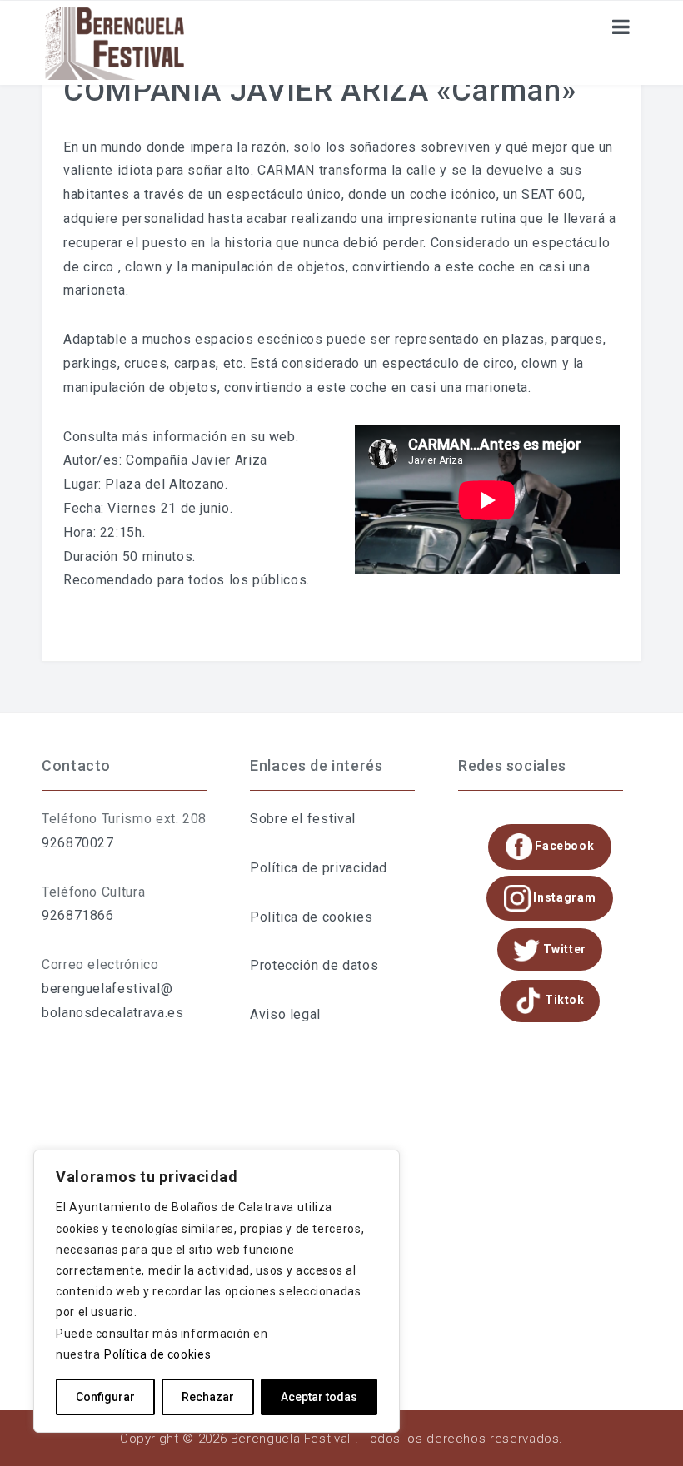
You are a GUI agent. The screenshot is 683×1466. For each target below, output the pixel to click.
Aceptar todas (319, 1397)
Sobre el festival (303, 819)
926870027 (78, 843)
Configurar (105, 1397)
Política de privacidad (318, 868)
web (282, 437)
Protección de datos (314, 965)
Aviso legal (285, 1014)
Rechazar (208, 1397)
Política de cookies (157, 1354)
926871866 (78, 915)
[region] (216, 1291)
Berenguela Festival (291, 1438)
